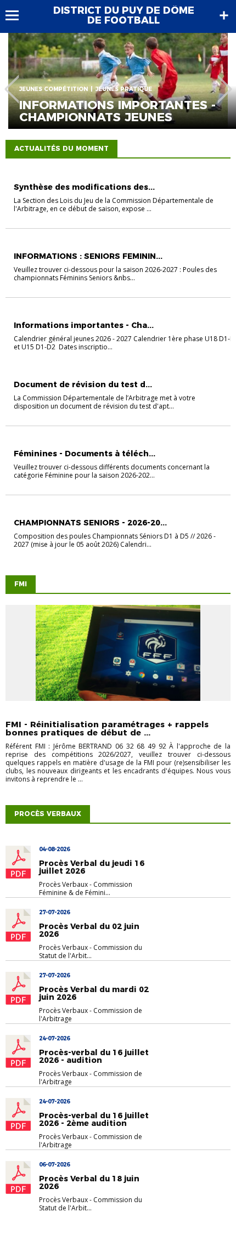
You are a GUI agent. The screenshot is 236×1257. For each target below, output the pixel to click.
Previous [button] (11, 81)
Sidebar (224, 15)
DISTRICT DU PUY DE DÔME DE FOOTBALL (123, 15)
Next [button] (224, 81)
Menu (17, 15)
